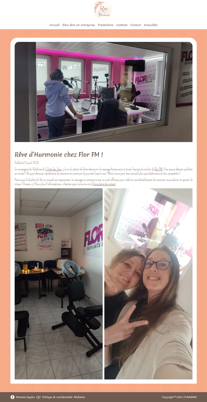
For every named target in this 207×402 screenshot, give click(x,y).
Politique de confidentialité (57, 397)
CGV (38, 397)
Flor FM (158, 169)
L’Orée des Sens (53, 169)
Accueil (55, 25)
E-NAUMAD (190, 397)
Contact (135, 25)
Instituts (121, 25)
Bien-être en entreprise (78, 25)
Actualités (150, 25)
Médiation (79, 397)
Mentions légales (25, 397)
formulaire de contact (104, 184)
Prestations (105, 25)
